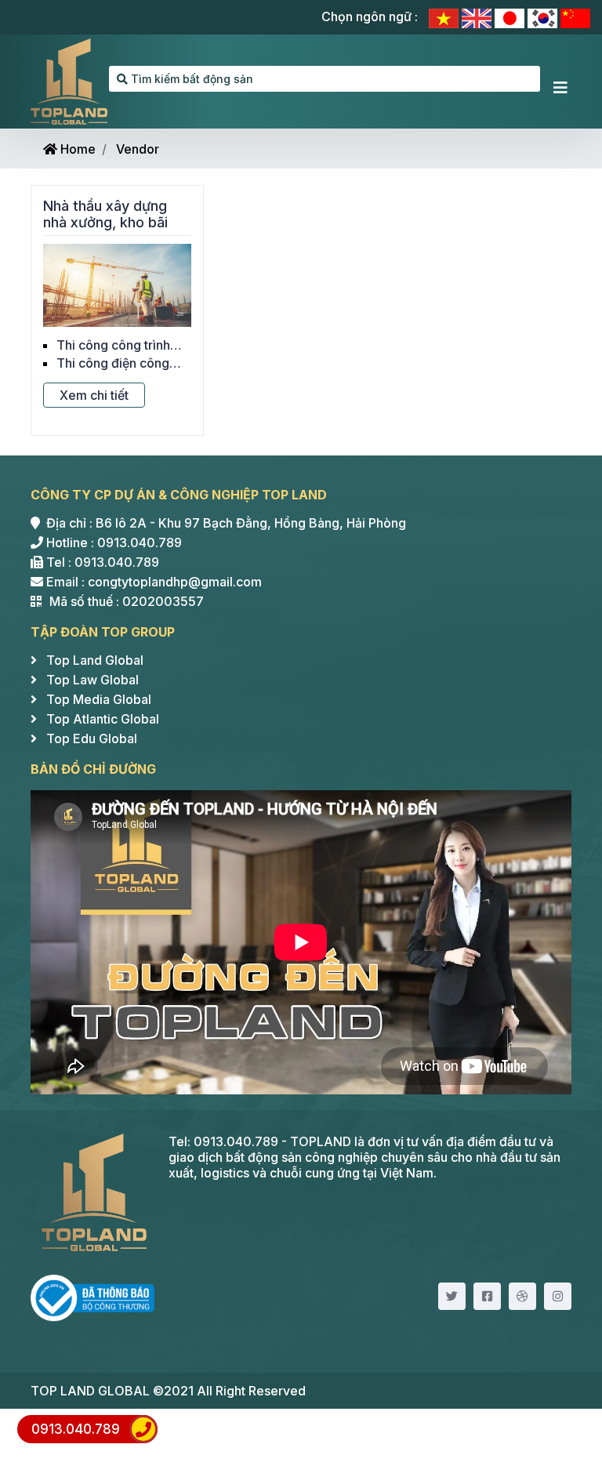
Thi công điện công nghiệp (112, 363)
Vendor (137, 149)
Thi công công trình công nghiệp (113, 345)
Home (76, 149)
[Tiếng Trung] (575, 17)
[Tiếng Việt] (445, 17)
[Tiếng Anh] (478, 17)
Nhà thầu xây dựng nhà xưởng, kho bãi (105, 214)
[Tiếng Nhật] (511, 17)
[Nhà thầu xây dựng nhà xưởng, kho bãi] (117, 284)
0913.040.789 (75, 1429)
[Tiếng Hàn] (544, 17)
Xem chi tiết (94, 395)
